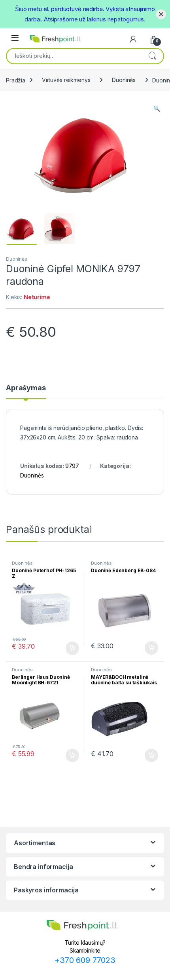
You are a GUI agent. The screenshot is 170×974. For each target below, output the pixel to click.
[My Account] (133, 39)
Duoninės (124, 79)
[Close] (161, 14)
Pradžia (15, 79)
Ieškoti (152, 55)
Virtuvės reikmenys (66, 79)
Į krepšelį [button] (69, 648)
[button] (156, 108)
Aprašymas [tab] (26, 388)
